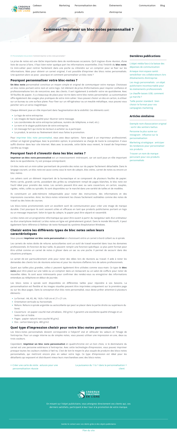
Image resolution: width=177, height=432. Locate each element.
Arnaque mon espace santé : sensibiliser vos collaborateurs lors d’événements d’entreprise (148, 74)
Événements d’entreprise (115, 8)
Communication (147, 5)
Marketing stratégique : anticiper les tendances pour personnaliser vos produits (147, 146)
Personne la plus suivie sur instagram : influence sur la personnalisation (144, 135)
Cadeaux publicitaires (39, 8)
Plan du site (88, 430)
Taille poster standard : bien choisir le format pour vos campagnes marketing (144, 104)
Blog (162, 5)
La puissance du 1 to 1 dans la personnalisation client (100, 367)
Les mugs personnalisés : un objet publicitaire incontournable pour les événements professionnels (147, 85)
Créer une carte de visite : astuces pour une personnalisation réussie (35, 367)
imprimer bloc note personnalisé (34, 137)
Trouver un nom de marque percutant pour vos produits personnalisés (145, 157)
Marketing (64, 5)
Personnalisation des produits (85, 8)
